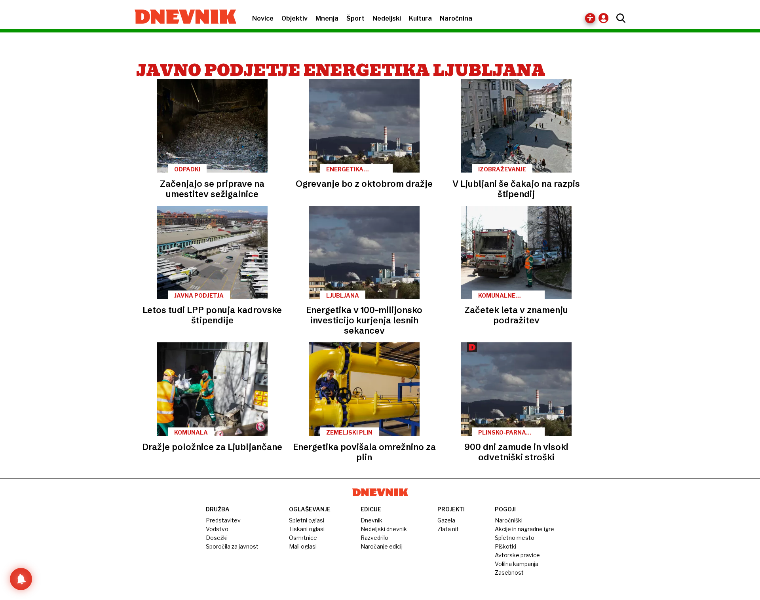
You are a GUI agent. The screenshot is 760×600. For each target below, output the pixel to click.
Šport (355, 18)
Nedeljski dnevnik (384, 529)
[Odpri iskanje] (618, 18)
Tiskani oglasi (307, 529)
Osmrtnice (303, 537)
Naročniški (508, 520)
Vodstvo (217, 529)
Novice (263, 18)
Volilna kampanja (516, 563)
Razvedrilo (374, 537)
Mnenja (326, 18)
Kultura (420, 18)
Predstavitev (223, 520)
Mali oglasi (303, 546)
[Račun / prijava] (605, 18)
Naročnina (456, 18)
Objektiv (294, 18)
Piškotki (505, 546)
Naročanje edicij (382, 546)
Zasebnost (509, 572)
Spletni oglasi (306, 520)
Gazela (446, 520)
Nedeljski (386, 18)
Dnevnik (371, 520)
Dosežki (217, 537)
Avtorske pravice (517, 555)
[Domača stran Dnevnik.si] (181, 17)
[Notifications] (21, 579)
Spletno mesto (514, 537)
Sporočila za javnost (232, 546)
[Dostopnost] (590, 18)
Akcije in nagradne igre (524, 529)
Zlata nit (448, 529)
